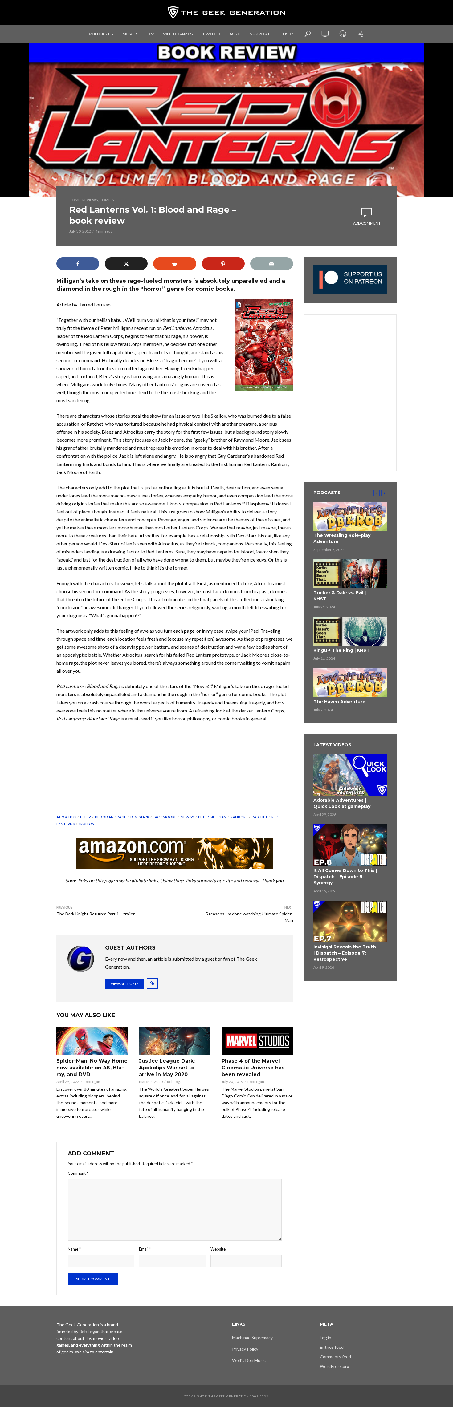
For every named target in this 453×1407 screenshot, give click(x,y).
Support (260, 33)
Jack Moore (165, 817)
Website (218, 1249)
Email (145, 1249)
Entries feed (332, 1347)
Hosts (287, 33)
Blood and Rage (110, 817)
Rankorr (239, 817)
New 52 (187, 817)
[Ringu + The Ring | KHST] (350, 631)
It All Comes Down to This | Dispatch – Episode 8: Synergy (345, 877)
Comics (107, 199)
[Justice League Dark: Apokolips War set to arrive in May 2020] (174, 1041)
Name (74, 1249)
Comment (78, 1173)
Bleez (85, 817)
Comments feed (335, 1356)
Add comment (367, 223)
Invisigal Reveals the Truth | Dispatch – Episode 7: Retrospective (344, 953)
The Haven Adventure (339, 701)
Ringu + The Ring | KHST (341, 650)
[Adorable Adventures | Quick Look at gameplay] (350, 775)
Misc (235, 33)
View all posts (124, 983)
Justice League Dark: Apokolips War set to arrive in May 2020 (167, 1067)
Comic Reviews (83, 199)
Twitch (211, 33)
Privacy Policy (245, 1349)
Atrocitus (66, 817)
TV (151, 33)
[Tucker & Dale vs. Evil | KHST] (350, 573)
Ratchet (259, 817)
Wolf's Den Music (249, 1360)
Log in (325, 1337)
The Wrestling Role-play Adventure (341, 538)
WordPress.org (334, 1366)
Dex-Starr (139, 817)
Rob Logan (92, 1081)
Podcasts (101, 33)
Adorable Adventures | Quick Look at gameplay (341, 803)
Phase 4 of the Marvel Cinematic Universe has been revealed (253, 1067)
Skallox (87, 824)
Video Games (178, 33)
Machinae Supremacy (252, 1337)
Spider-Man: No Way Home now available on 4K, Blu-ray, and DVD (92, 1067)
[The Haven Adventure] (350, 682)
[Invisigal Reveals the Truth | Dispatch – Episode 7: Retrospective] (350, 921)
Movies (130, 33)
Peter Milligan (212, 817)
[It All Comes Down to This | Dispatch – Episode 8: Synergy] (350, 845)
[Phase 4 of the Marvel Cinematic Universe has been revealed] (257, 1041)
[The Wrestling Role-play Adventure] (350, 516)
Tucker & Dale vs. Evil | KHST (339, 596)
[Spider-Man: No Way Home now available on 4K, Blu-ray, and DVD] (92, 1041)
